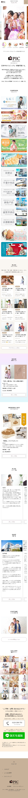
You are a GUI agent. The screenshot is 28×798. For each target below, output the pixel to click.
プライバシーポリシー (18, 786)
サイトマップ (7, 776)
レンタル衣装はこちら (14, 639)
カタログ (6, 769)
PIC (3, 2)
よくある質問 (7, 773)
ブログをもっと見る (14, 347)
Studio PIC (14, 2)
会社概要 (9, 786)
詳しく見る (14, 394)
